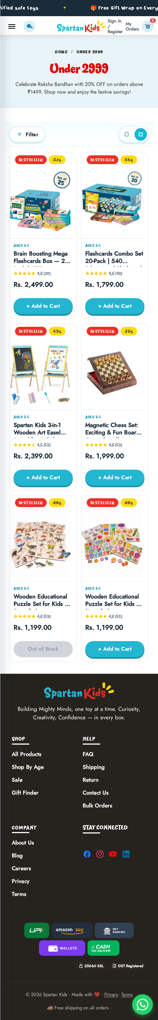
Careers (21, 868)
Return (90, 779)
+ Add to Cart (43, 306)
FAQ (88, 754)
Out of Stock (43, 648)
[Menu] (11, 26)
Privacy (20, 881)
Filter (32, 134)
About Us (23, 843)
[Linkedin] (126, 854)
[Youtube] (112, 854)
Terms (19, 894)
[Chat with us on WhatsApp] (142, 1004)
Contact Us (95, 792)
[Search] (29, 26)
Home (61, 52)
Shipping (94, 767)
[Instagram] (100, 854)
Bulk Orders (97, 805)
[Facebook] (87, 854)
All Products (26, 754)
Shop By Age (28, 767)
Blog (17, 855)
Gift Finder (25, 792)
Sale (17, 779)
